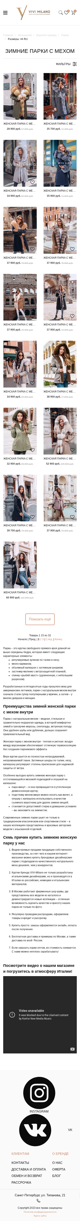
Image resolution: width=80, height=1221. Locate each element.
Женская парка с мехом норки (25, 458)
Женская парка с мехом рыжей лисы (30, 257)
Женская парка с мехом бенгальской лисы (35, 190)
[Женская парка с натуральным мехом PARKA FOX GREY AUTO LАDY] (20, 364)
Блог (56, 1176)
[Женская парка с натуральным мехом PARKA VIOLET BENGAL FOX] (60, 498)
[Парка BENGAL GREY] (20, 163)
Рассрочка (21, 1182)
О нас (57, 1163)
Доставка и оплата (29, 1169)
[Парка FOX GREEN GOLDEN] (20, 96)
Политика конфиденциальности (40, 1212)
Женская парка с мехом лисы (25, 123)
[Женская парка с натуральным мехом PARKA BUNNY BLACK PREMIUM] (20, 498)
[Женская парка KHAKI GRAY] (60, 364)
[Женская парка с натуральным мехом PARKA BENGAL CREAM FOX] (20, 297)
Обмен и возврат (27, 1176)
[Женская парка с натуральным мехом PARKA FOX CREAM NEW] (60, 431)
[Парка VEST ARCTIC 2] (60, 96)
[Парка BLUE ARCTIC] (60, 163)
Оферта (58, 1169)
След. (49, 639)
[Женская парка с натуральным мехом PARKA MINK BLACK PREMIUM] (20, 565)
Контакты (20, 1163)
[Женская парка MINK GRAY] (20, 431)
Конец (58, 639)
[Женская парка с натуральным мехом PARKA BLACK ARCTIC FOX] (60, 297)
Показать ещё (40, 619)
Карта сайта (40, 1216)
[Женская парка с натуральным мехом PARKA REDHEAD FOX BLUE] (20, 230)
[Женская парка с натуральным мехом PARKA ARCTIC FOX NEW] (60, 230)
